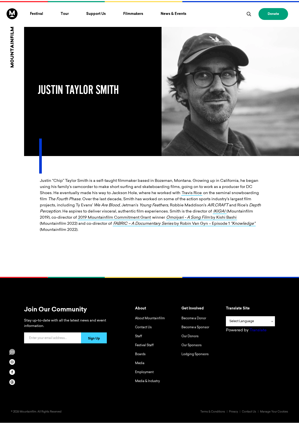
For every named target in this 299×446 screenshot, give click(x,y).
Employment (144, 372)
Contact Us (143, 327)
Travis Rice (192, 193)
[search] (249, 14)
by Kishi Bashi (201, 218)
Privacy (233, 412)
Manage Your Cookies (274, 412)
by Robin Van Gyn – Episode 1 (184, 224)
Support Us (96, 14)
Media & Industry (147, 381)
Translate (258, 330)
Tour (65, 14)
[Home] (12, 37)
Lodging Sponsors (195, 354)
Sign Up (94, 338)
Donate (273, 14)
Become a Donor (193, 318)
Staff (138, 336)
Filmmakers (133, 14)
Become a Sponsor (195, 327)
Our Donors (190, 336)
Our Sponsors (191, 345)
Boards (140, 354)
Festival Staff (144, 345)
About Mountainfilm (150, 318)
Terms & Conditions (212, 412)
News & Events (173, 14)
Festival (36, 14)
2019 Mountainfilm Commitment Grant (114, 218)
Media (139, 363)
